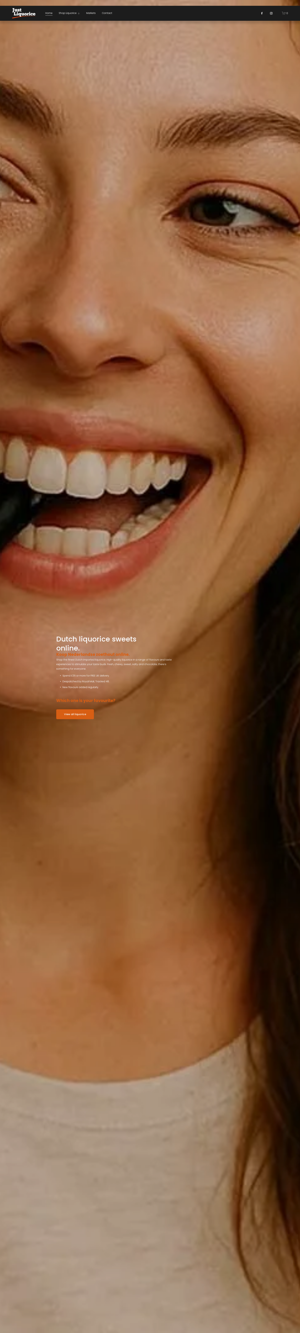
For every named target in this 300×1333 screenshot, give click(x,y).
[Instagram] (271, 13)
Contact (107, 13)
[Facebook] (261, 13)
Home (48, 13)
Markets (91, 13)
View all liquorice (75, 714)
